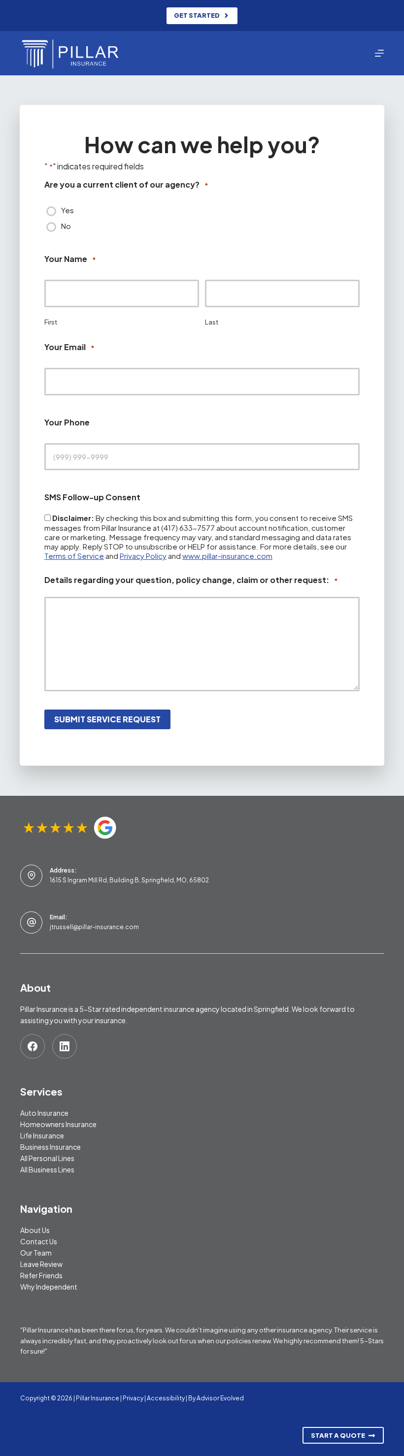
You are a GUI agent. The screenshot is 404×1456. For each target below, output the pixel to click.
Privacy (133, 1398)
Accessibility (166, 1398)
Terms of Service (74, 555)
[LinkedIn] (64, 1046)
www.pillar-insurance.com (227, 555)
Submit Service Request (107, 719)
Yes (67, 210)
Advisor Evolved (220, 1398)
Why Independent (48, 1286)
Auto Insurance (44, 1112)
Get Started (197, 15)
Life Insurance (42, 1135)
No (66, 226)
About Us (35, 1230)
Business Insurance (50, 1146)
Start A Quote (338, 1435)
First (50, 322)
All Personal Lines (47, 1158)
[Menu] (379, 53)
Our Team (36, 1252)
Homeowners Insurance (58, 1124)
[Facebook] (32, 1046)
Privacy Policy (143, 555)
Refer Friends (41, 1275)
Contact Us (38, 1241)
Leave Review (41, 1264)
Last (211, 322)
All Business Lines (47, 1169)
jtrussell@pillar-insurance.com (94, 927)
